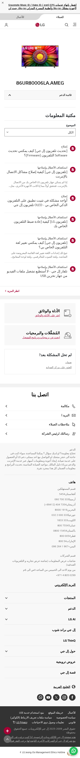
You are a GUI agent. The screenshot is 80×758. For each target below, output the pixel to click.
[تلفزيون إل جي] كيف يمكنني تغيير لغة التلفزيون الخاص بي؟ (41, 244)
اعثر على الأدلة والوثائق (47, 315)
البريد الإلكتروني (65, 585)
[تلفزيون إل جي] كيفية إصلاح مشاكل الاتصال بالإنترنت (37, 174)
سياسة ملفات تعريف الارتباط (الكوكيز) (31, 717)
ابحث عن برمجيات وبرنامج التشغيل (41, 337)
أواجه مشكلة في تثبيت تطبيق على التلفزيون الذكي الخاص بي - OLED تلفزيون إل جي (37, 202)
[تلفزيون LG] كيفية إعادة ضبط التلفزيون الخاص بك (40, 223)
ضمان (68, 362)
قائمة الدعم (65, 95)
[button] (40, 608)
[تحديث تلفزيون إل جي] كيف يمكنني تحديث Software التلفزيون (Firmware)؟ (37, 153)
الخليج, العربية (61, 687)
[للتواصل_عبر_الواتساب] (73, 751)
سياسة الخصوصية (66, 717)
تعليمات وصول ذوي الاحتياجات (48, 722)
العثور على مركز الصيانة (59, 367)
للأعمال (72, 712)
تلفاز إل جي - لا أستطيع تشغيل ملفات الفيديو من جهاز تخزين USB (37, 273)
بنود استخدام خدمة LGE (31, 712)
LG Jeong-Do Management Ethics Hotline (43, 752)
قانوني (72, 722)
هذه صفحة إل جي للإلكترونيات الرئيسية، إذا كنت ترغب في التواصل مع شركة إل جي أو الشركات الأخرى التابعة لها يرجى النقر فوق (40, 738)
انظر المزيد (13, 291)
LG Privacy (21, 722)
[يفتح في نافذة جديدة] (72, 697)
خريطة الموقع (55, 712)
